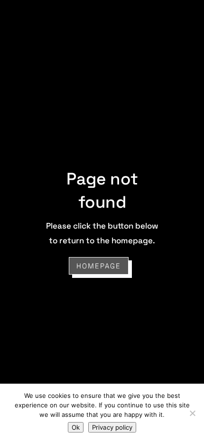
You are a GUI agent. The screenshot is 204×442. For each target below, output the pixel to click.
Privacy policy (112, 427)
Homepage (98, 265)
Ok (76, 427)
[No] (192, 413)
